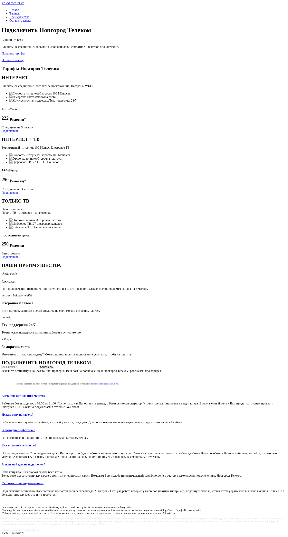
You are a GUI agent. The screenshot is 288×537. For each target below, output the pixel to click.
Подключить (10, 131)
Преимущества (19, 17)
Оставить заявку (20, 20)
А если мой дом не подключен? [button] (23, 464)
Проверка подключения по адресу (20, 530)
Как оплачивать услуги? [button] (19, 445)
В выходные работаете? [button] (18, 430)
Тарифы (14, 13)
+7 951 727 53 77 (13, 3)
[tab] (144, 396)
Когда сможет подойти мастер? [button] (23, 395)
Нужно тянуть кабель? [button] (18, 414)
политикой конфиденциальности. (105, 384)
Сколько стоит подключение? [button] (22, 483)
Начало (14, 10)
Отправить (46, 366)
